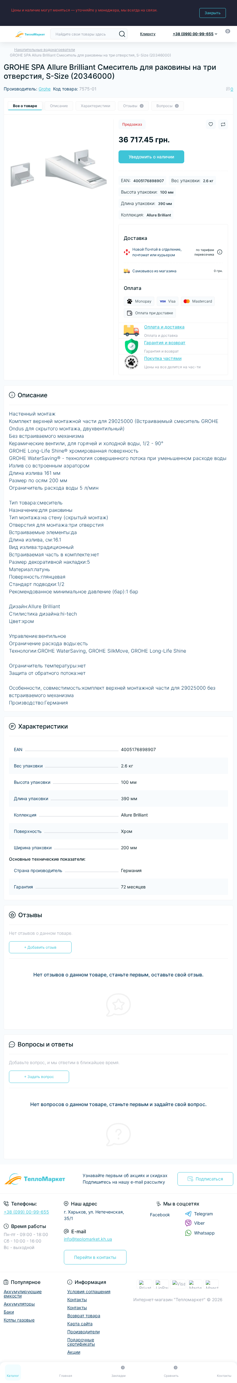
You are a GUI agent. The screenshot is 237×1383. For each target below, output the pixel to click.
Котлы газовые (19, 1319)
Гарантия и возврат (164, 342)
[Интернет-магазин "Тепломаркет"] (39, 1179)
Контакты (77, 1299)
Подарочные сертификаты (81, 1342)
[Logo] (30, 34)
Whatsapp (204, 1232)
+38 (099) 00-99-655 (26, 1211)
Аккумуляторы (19, 1303)
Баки (9, 1311)
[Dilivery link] (220, 252)
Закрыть (213, 12)
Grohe (45, 88)
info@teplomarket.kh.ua (88, 1239)
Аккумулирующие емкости (23, 1293)
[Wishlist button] (211, 124)
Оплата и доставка (164, 326)
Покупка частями (162, 358)
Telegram (203, 1213)
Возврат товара (83, 1315)
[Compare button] (223, 124)
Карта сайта (80, 1323)
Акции (73, 1352)
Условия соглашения (88, 1291)
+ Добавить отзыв (40, 947)
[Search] (122, 34)
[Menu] (7, 34)
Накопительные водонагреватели (44, 49)
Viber (199, 1223)
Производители (83, 1331)
